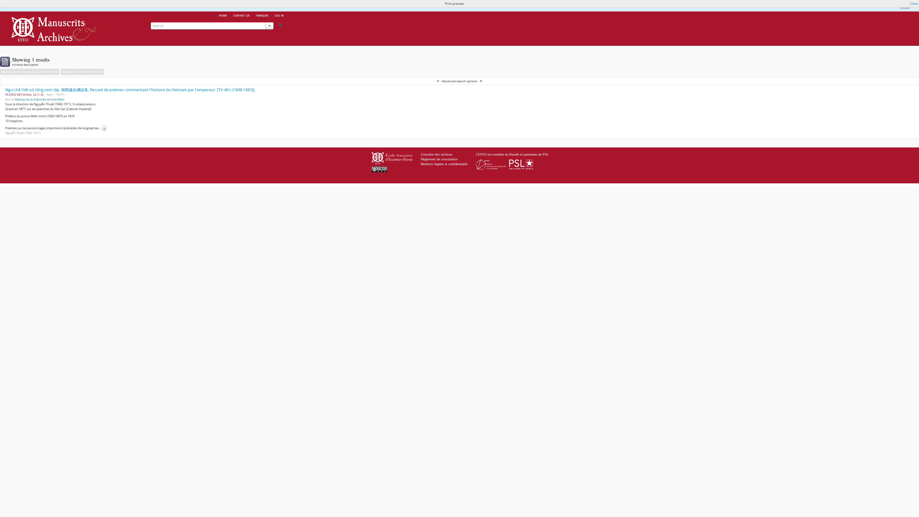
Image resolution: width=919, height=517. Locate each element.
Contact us (241, 15)
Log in (279, 15)
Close (914, 3)
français (262, 15)
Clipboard (280, 25)
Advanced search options (459, 81)
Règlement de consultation (439, 159)
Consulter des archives (437, 154)
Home (223, 15)
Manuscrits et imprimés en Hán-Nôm (39, 99)
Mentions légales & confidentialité (444, 164)
